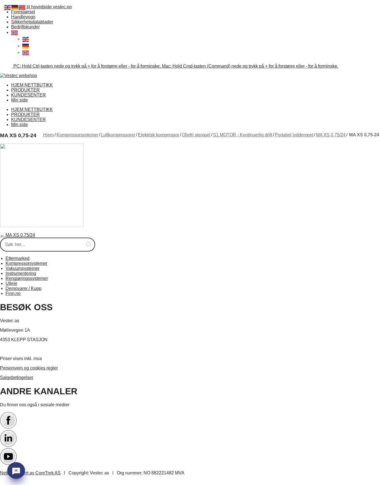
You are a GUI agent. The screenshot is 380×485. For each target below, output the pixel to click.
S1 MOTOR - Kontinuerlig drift (242, 134)
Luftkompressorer (118, 134)
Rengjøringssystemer (27, 278)
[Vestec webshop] (18, 75)
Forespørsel (23, 11)
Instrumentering (21, 273)
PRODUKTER (25, 90)
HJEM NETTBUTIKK (32, 85)
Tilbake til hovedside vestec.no (41, 6)
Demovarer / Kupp (23, 288)
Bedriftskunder (25, 26)
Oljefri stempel (196, 134)
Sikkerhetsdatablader (32, 21)
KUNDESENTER (28, 95)
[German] (25, 45)
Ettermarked (17, 258)
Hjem (48, 134)
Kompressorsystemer (77, 134)
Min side (19, 100)
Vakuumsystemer (23, 268)
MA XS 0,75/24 (331, 134)
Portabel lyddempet (294, 134)
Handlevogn (23, 16)
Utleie (11, 283)
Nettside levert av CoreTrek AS (30, 473)
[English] (25, 39)
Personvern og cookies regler (29, 368)
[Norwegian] (14, 32)
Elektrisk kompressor (158, 134)
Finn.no (13, 293)
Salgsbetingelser (16, 377)
